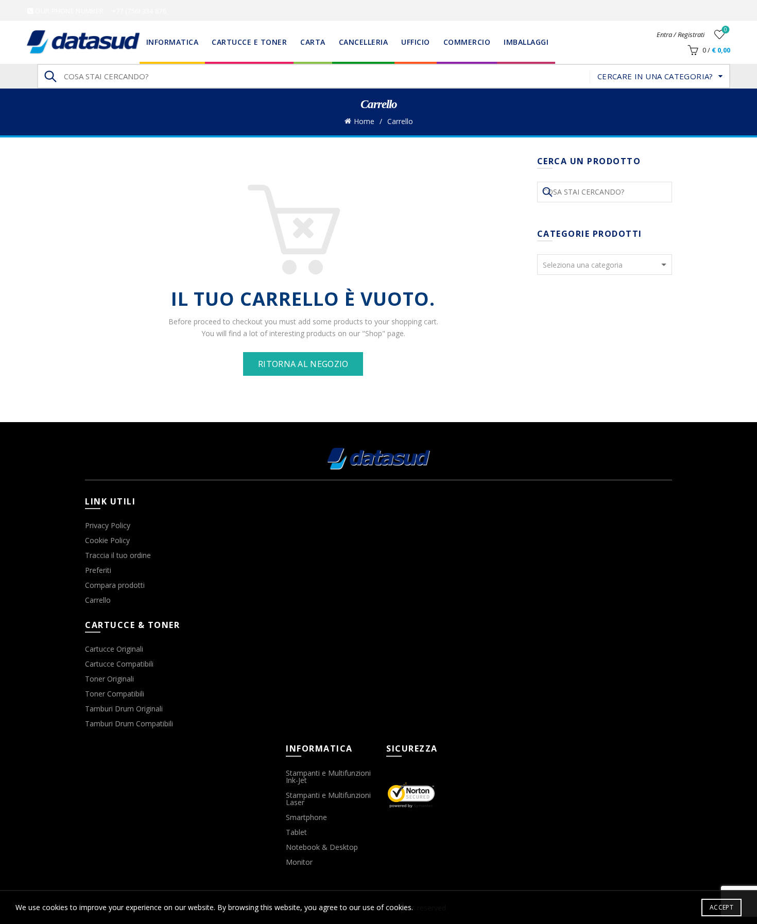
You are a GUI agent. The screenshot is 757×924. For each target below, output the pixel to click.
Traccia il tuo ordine (118, 555)
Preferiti (98, 570)
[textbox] (605, 265)
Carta (312, 42)
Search (50, 76)
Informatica (172, 42)
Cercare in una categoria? (655, 76)
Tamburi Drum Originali (124, 708)
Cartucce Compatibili (119, 664)
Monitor (299, 862)
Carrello (98, 600)
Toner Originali (109, 679)
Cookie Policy (107, 540)
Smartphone (306, 817)
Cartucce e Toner (249, 42)
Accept (721, 907)
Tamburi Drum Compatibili (129, 723)
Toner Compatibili (114, 694)
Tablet (296, 832)
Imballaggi (526, 42)
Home (364, 121)
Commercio (467, 42)
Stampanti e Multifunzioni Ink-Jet (328, 776)
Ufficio (415, 42)
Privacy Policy (107, 525)
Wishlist (725, 30)
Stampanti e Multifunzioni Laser (328, 798)
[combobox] (605, 264)
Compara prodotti (115, 585)
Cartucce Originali (114, 649)
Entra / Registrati (680, 34)
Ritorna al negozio (303, 364)
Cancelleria (363, 42)
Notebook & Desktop (322, 847)
